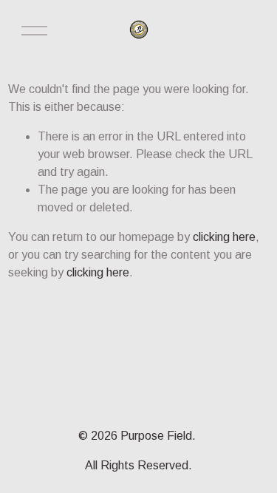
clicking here (224, 237)
